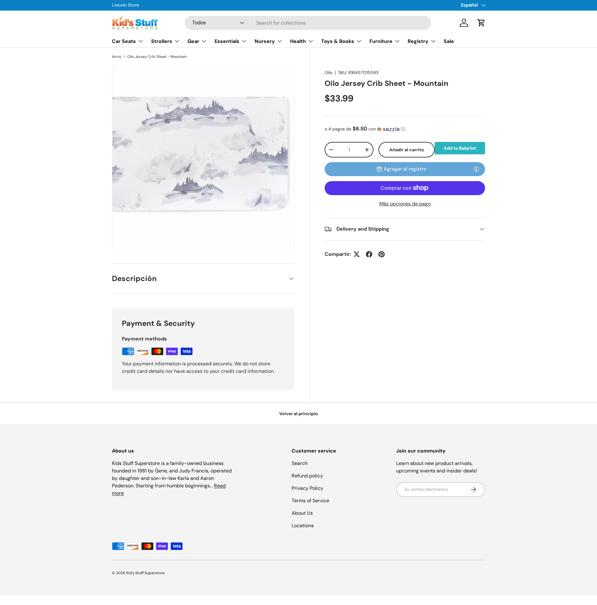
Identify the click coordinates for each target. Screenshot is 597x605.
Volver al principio (298, 413)
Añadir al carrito (406, 149)
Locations (303, 525)
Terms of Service (310, 500)
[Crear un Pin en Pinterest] (381, 254)
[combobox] (308, 23)
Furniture (380, 41)
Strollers (161, 41)
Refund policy (307, 475)
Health (298, 41)
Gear (193, 41)
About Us (302, 513)
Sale (449, 41)
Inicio (116, 56)
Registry (418, 41)
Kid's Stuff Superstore (145, 572)
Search (300, 463)
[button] (481, 23)
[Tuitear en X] (356, 254)
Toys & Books (337, 41)
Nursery (265, 41)
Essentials (227, 41)
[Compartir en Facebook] (369, 254)
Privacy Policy (307, 488)
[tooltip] (476, 169)
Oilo (328, 72)
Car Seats (124, 41)
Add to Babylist (460, 148)
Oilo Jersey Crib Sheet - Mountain (157, 56)
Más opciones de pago (405, 203)
